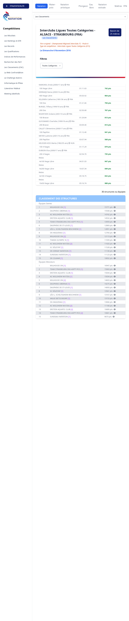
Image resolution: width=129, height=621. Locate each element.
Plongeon (83, 6)
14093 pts (108, 287)
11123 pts (108, 254)
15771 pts (108, 207)
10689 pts (108, 309)
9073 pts (108, 316)
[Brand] (16, 16)
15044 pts (108, 273)
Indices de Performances (14, 56)
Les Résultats (9, 35)
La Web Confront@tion (13, 72)
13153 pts (108, 298)
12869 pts (108, 225)
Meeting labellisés (12, 93)
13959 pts (108, 222)
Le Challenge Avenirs (13, 78)
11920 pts (108, 243)
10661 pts (108, 313)
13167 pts (108, 295)
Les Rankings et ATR (12, 41)
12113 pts (108, 236)
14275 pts (108, 284)
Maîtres (118, 6)
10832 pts (108, 258)
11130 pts (108, 251)
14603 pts (108, 280)
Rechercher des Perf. (13, 62)
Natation (41, 6)
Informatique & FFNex (13, 83)
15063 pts (108, 269)
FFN (125, 6)
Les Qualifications (11, 51)
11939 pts (108, 240)
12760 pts (108, 232)
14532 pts (108, 218)
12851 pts (108, 229)
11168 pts (108, 305)
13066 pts (108, 302)
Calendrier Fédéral (12, 88)
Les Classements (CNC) (13, 67)
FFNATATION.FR (17, 6)
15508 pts (108, 211)
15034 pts (108, 276)
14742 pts (108, 214)
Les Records (9, 46)
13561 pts (108, 291)
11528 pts (108, 247)
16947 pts (108, 265)
